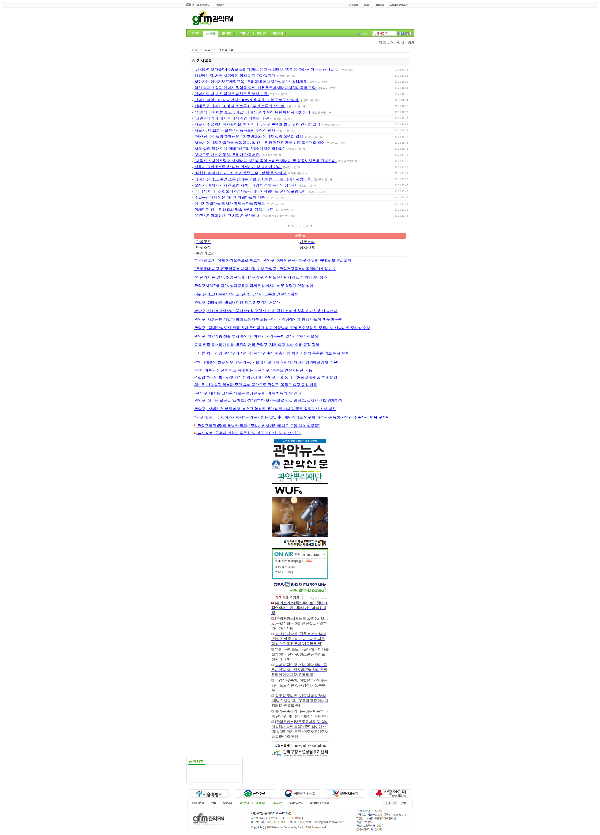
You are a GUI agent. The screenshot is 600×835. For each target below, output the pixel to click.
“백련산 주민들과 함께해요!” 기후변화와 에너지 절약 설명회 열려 (249, 136)
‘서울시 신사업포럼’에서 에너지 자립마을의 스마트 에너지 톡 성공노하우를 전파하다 (265, 161)
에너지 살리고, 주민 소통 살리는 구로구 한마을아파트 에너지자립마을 (253, 179)
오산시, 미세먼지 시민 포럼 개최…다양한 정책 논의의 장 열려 (246, 185)
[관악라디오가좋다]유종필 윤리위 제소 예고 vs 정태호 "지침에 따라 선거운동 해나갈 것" (267, 69)
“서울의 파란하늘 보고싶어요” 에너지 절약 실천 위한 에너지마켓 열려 (252, 112)
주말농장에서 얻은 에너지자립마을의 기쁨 (230, 197)
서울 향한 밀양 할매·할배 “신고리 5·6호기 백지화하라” (239, 149)
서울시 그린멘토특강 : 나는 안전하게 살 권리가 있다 (238, 167)
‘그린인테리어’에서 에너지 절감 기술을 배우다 (233, 118)
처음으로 (197, 50)
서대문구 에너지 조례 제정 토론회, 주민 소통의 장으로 (239, 106)
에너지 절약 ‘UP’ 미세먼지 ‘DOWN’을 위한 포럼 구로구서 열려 (246, 100)
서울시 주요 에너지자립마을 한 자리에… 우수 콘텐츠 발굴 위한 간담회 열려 (257, 124)
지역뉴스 (386, 43)
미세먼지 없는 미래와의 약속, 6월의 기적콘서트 (234, 210)
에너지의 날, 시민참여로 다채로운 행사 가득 (231, 94)
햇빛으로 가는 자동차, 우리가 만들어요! (227, 155)
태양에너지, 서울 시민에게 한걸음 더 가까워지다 (235, 76)
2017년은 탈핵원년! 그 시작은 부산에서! (227, 216)
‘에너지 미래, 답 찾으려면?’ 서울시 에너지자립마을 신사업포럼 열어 (251, 191)
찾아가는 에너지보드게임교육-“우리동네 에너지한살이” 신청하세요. (251, 82)
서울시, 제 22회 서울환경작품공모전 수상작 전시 (234, 130)
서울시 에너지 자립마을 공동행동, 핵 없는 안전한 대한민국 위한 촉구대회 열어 (259, 143)
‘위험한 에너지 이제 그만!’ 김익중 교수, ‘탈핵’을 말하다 (240, 173)
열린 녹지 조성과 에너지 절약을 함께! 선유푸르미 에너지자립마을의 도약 (255, 88)
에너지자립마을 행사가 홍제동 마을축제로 (230, 203)
